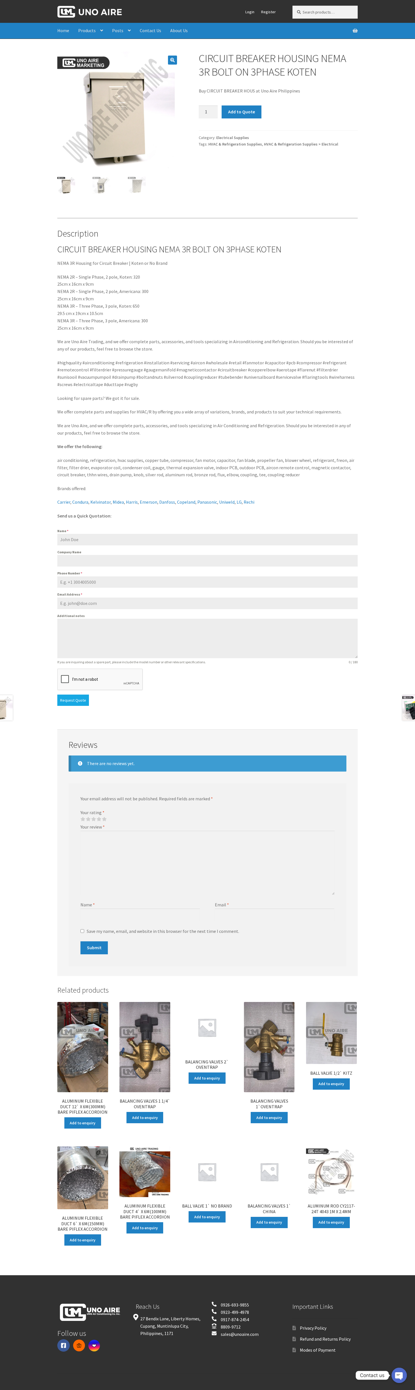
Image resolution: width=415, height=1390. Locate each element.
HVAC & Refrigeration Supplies (235, 144)
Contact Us (150, 30)
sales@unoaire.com (240, 1334)
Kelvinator (100, 502)
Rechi (249, 502)
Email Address (69, 594)
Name (62, 531)
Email (222, 904)
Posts (117, 30)
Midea (118, 502)
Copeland (186, 502)
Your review (92, 827)
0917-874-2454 (235, 1319)
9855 (244, 1305)
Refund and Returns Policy (325, 1339)
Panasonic (207, 502)
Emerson (148, 502)
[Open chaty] (399, 1375)
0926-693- (230, 1305)
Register (268, 11)
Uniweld (227, 502)
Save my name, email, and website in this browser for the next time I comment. (163, 931)
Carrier (63, 502)
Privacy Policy (313, 1328)
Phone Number (69, 573)
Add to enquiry (82, 1122)
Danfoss (167, 502)
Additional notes (71, 616)
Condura (80, 502)
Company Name (69, 552)
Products (87, 30)
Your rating (92, 812)
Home (63, 30)
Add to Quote (241, 111)
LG (239, 502)
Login (249, 11)
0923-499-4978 (235, 1312)
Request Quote (73, 700)
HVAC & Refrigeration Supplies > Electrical (301, 144)
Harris (132, 502)
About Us (179, 30)
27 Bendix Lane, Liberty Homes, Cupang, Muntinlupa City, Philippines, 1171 (170, 1326)
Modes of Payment (318, 1350)
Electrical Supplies (232, 137)
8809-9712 (231, 1327)
